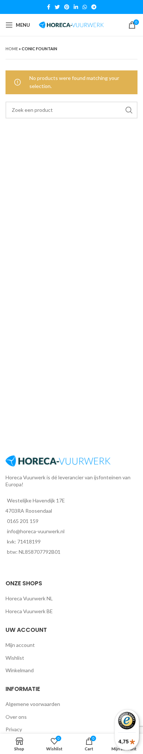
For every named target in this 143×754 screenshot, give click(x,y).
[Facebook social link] (48, 7)
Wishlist (15, 658)
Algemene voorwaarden (33, 704)
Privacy (14, 729)
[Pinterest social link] (67, 7)
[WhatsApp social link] (84, 7)
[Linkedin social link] (76, 7)
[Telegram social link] (94, 7)
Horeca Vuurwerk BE (29, 611)
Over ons (16, 717)
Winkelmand (20, 670)
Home (12, 48)
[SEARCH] (129, 110)
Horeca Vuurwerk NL (29, 598)
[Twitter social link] (57, 7)
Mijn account (20, 645)
